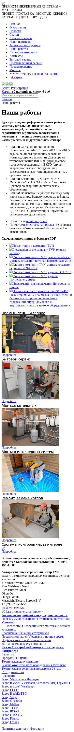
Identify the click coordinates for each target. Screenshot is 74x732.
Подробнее (9, 355)
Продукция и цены (14, 658)
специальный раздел (40, 224)
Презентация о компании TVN (33, 245)
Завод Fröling (10, 722)
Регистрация (19, 88)
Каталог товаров (20, 38)
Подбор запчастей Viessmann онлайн (26, 640)
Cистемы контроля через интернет (33, 544)
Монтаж (15, 70)
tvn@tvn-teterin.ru (13, 607)
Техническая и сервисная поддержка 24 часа (31, 668)
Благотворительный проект (24, 611)
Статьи (14, 34)
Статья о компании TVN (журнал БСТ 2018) (42, 272)
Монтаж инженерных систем (28, 451)
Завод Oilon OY (12, 715)
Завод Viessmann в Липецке (20, 679)
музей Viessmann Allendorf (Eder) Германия (41, 683)
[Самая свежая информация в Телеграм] (11, 84)
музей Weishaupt (23, 686)
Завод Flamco (10, 718)
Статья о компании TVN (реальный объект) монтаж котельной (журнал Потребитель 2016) (40, 258)
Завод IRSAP (10, 711)
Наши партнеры (20, 41)
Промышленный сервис (25, 63)
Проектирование (20, 66)
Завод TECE (10, 707)
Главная (14, 24)
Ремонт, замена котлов (22, 498)
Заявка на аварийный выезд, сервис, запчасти (34, 615)
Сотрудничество (13, 672)
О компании (17, 27)
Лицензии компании (23, 52)
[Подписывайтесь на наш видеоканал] (3, 84)
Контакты (16, 56)
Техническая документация (20, 661)
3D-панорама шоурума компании (24, 643)
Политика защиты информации (23, 728)
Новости (15, 31)
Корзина (7, 91)
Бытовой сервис (20, 59)
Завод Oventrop (12, 700)
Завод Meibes (10, 704)
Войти (6, 88)
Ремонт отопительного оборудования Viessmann (34, 665)
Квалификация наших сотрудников (25, 633)
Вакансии (8, 675)
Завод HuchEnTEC (14, 693)
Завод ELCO (10, 690)
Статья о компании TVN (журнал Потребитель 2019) (33, 277)
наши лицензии (36, 221)
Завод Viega (9, 697)
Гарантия (8, 654)
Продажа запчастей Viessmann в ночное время (33, 636)
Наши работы (18, 48)
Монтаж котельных (19, 405)
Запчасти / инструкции (24, 45)
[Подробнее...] (30, 352)
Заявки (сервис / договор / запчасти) (33, 73)
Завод (5, 683)
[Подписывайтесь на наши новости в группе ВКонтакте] (7, 84)
